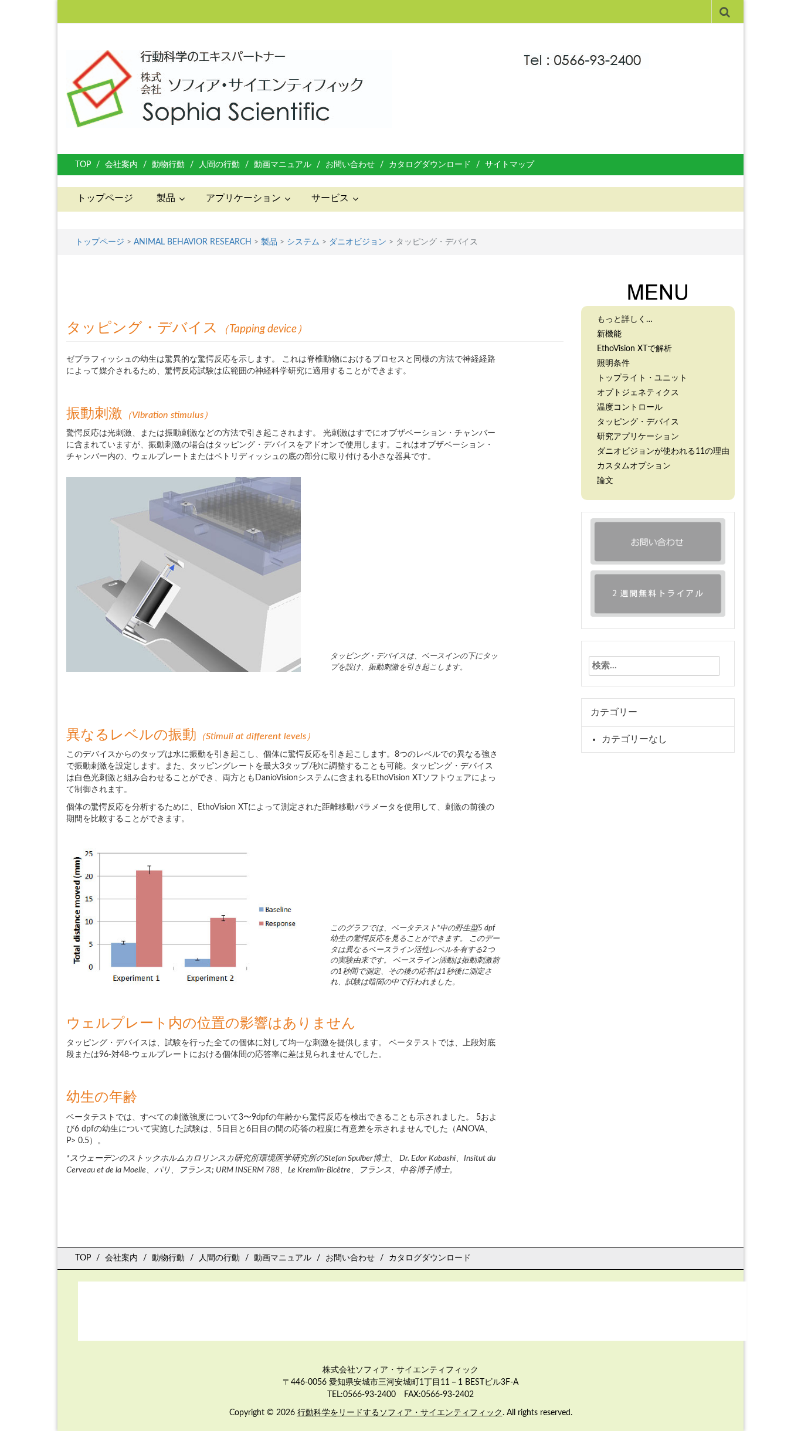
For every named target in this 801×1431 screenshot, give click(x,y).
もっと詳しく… (625, 319)
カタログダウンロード (430, 165)
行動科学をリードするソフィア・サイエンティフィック (400, 1413)
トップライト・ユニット (642, 378)
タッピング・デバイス (638, 422)
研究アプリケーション (638, 437)
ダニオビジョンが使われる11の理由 (663, 451)
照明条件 (613, 363)
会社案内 (121, 165)
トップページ (105, 198)
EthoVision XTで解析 (634, 349)
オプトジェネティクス (638, 393)
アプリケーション (243, 198)
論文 (605, 481)
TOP (83, 165)
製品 (166, 198)
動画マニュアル (282, 165)
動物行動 (168, 165)
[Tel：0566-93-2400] (586, 55)
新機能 (609, 334)
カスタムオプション (634, 466)
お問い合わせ (350, 165)
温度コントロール (630, 407)
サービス (330, 198)
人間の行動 (219, 165)
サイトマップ (509, 165)
